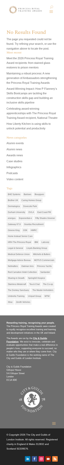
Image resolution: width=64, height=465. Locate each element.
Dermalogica (14, 206)
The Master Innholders (42, 290)
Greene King (14, 230)
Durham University (16, 212)
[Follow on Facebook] (34, 459)
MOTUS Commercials (44, 260)
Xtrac (10, 302)
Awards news (14, 155)
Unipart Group (34, 296)
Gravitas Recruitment (34, 224)
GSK (25, 230)
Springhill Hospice (36, 278)
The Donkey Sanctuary (18, 290)
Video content (14, 179)
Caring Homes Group (31, 200)
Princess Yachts (44, 266)
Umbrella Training (16, 296)
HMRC (34, 230)
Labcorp (45, 242)
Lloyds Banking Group (36, 248)
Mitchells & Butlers (41, 254)
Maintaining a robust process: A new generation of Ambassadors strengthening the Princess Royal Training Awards (31, 78)
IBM (36, 242)
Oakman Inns (27, 266)
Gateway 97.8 (14, 224)
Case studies (14, 161)
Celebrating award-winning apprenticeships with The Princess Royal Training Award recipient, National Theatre (32, 113)
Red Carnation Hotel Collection (22, 272)
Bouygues (39, 194)
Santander (45, 272)
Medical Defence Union (19, 254)
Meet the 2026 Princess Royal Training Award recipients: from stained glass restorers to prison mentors (29, 63)
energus (12, 218)
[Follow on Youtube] (48, 459)
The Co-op (48, 284)
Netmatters (13, 266)
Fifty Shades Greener (45, 218)
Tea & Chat (34, 284)
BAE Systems (14, 194)
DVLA (31, 212)
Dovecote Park (30, 206)
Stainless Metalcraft (17, 284)
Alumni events (15, 143)
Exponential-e (25, 218)
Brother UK (13, 200)
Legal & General (15, 248)
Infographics (13, 167)
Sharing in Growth (16, 278)
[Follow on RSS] (55, 459)
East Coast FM (44, 212)
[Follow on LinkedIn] (27, 459)
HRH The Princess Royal (19, 242)
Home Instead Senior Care (20, 236)
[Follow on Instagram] (41, 459)
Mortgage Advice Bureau (19, 260)
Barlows (27, 194)
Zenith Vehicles (23, 302)
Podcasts (12, 173)
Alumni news (14, 149)
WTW (47, 296)
